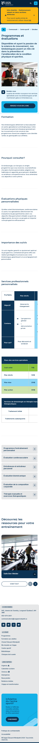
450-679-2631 (6, 616)
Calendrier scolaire (8, 669)
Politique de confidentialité (10, 731)
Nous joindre (5, 678)
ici (30, 20)
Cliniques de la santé (8, 654)
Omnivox (4, 672)
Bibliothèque (5, 651)
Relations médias (7, 681)
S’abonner (12, 719)
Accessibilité (5, 734)
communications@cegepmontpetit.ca (14, 619)
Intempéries (5, 675)
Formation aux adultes (8, 639)
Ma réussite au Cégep (8, 645)
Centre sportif (24, 29)
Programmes (5, 636)
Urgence (4, 665)
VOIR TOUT (14, 584)
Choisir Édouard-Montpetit (10, 642)
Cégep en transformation (10, 684)
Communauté (13, 29)
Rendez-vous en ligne (19, 106)
